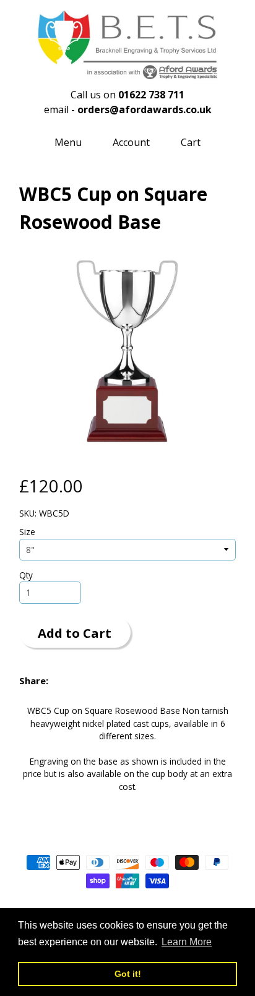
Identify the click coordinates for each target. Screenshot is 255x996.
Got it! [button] (128, 974)
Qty (26, 575)
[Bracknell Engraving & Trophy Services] (127, 73)
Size (27, 532)
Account (131, 142)
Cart (191, 142)
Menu (68, 142)
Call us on (127, 94)
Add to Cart (74, 633)
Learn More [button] (187, 942)
